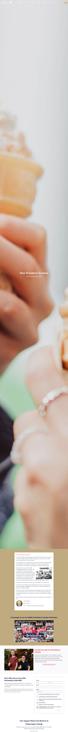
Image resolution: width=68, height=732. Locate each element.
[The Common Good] (7, 2)
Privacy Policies (43, 706)
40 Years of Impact (20, 2)
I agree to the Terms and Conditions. (46, 704)
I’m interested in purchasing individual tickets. (48, 696)
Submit (58, 710)
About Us (27, 2)
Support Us (39, 2)
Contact (53, 2)
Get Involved (45, 2)
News (50, 2)
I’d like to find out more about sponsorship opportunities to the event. (50, 700)
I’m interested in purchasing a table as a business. (49, 694)
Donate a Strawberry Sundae (49, 664)
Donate (64, 2)
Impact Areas (33, 2)
